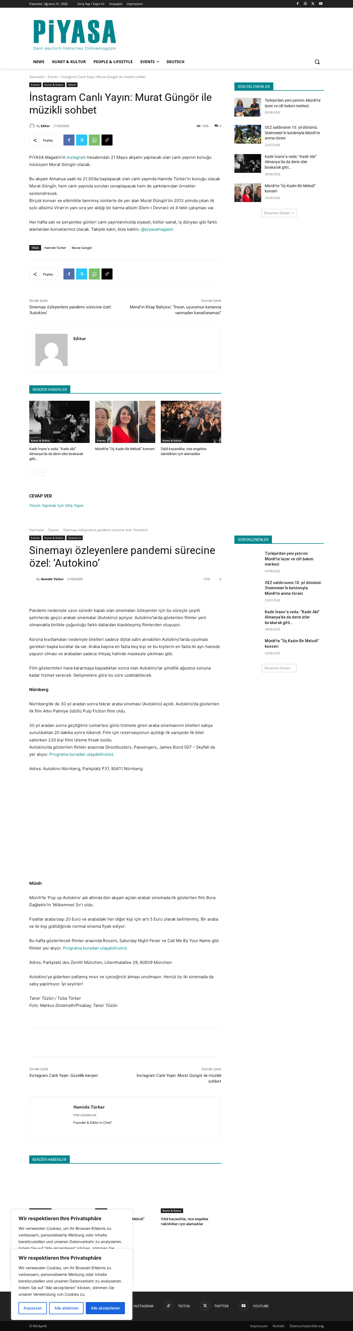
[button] (317, 61)
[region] (71, 1284)
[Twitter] (313, 4)
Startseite (36, 76)
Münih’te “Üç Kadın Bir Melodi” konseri (124, 449)
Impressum (259, 1326)
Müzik (72, 85)
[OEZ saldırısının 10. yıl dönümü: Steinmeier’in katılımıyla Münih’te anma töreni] (247, 134)
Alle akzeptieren (105, 1308)
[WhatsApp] (94, 140)
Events (53, 76)
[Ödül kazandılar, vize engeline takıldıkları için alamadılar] (191, 422)
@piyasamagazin (157, 229)
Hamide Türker (55, 248)
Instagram (76, 157)
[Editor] (32, 126)
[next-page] (41, 472)
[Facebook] (298, 4)
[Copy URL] (107, 140)
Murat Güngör (82, 248)
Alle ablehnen (66, 1308)
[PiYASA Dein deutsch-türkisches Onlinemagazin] (74, 34)
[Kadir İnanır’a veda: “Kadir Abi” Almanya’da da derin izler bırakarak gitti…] (59, 422)
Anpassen (32, 1308)
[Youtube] (320, 4)
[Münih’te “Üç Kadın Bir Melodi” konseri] (125, 422)
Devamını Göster (277, 213)
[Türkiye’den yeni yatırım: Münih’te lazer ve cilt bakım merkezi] (247, 107)
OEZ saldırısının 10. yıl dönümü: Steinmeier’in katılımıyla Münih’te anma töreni (292, 132)
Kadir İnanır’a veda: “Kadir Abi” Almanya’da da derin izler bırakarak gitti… (56, 454)
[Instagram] (305, 4)
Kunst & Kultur (53, 85)
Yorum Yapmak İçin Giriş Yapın (56, 505)
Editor (45, 126)
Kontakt (278, 1326)
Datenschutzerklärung (307, 1326)
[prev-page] (32, 472)
